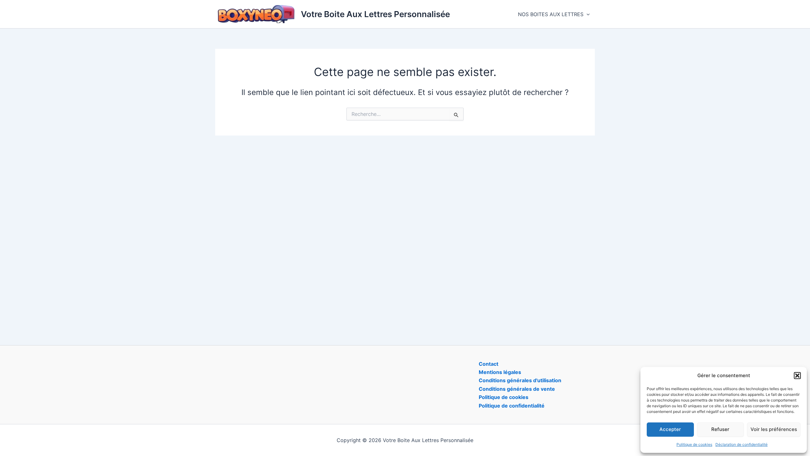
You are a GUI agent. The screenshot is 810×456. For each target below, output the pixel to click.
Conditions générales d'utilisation (520, 380)
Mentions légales (500, 372)
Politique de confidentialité (512, 405)
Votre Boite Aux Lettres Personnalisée (375, 14)
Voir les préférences (774, 429)
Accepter (670, 429)
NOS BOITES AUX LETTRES (550, 14)
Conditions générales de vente (517, 389)
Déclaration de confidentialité (741, 444)
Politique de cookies (694, 444)
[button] (797, 375)
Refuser (720, 429)
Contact (488, 364)
